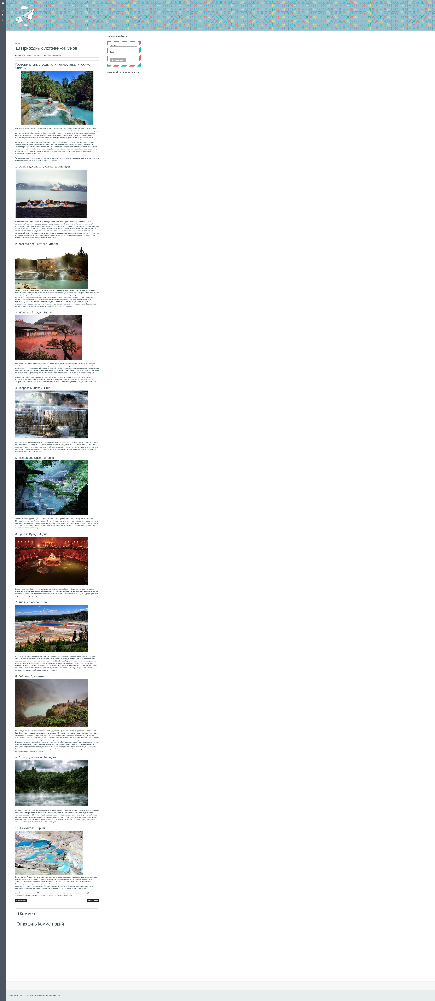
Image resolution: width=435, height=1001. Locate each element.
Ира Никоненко (24, 55)
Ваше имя (113, 45)
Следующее (21, 900)
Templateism (43, 995)
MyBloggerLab (54, 995)
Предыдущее (93, 900)
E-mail (112, 52)
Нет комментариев (54, 55)
